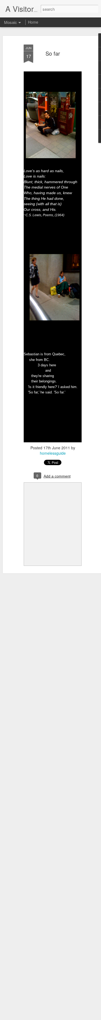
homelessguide (53, 453)
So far (53, 53)
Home (33, 22)
